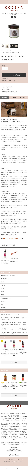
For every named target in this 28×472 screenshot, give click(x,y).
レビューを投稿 (5, 89)
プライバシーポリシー (19, 461)
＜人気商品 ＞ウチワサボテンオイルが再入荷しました (14, 329)
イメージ (14, 97)
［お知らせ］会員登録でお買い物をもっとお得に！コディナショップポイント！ (14, 318)
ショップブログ (13, 462)
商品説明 (4, 97)
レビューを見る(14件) (7, 87)
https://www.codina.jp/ (14, 455)
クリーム (9, 50)
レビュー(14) (23, 97)
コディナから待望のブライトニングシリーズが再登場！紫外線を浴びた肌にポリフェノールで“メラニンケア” (13, 324)
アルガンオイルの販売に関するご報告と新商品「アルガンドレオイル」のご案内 (14, 333)
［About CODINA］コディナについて (10, 314)
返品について (5, 78)
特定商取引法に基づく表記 (8, 80)
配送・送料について (12, 459)
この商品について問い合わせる (9, 91)
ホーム (3, 50)
